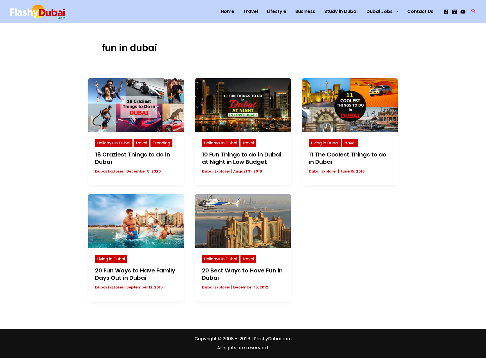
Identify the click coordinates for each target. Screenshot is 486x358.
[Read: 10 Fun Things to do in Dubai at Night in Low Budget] (243, 105)
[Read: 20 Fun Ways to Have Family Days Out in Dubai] (136, 221)
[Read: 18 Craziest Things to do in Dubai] (136, 105)
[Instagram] (454, 11)
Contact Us (420, 11)
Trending (161, 143)
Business (305, 11)
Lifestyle (276, 11)
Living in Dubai (325, 143)
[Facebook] (446, 11)
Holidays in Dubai (113, 143)
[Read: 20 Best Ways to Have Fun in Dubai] (243, 221)
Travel (250, 11)
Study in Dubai (340, 11)
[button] (473, 11)
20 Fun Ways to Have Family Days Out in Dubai (135, 274)
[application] (395, 11)
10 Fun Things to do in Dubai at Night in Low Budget (241, 158)
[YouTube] (462, 11)
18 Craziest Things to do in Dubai (132, 158)
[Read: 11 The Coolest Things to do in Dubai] (350, 105)
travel (141, 143)
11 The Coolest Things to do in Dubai (347, 158)
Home (227, 11)
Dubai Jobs (379, 11)
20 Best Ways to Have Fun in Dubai (242, 274)
